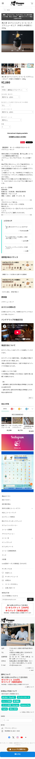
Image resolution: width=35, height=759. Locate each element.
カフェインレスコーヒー (10, 525)
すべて (5, 409)
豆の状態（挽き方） (7, 94)
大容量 (4, 559)
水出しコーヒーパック (9, 513)
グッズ (4, 555)
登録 (30, 599)
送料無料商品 (6, 504)
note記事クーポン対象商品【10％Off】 (14, 563)
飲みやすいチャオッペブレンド (12, 521)
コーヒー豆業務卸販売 (9, 551)
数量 (2, 124)
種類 (2, 87)
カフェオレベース (7, 546)
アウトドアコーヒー (8, 534)
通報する (31, 398)
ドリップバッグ (7, 542)
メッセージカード (6, 109)
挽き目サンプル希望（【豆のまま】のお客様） (15, 102)
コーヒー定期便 (7, 530)
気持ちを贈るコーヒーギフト (11, 508)
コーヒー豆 (5, 538)
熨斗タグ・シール (6, 117)
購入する (18, 754)
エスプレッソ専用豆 (8, 517)
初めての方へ (6, 500)
